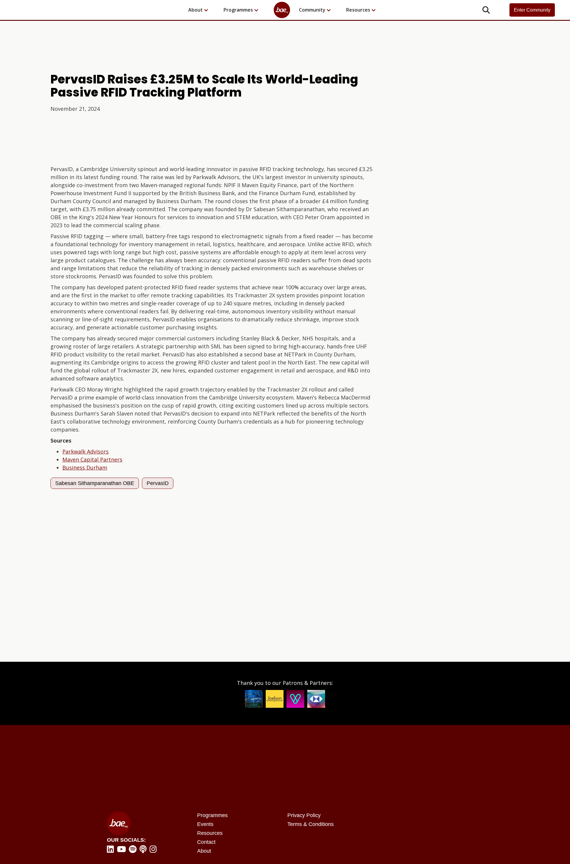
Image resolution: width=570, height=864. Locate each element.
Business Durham (84, 467)
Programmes (212, 815)
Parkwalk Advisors (85, 451)
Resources (210, 833)
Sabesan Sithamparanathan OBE (94, 483)
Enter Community (532, 9)
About (204, 851)
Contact (206, 842)
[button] (201, 10)
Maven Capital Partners (92, 459)
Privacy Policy (304, 815)
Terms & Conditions (310, 824)
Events (205, 824)
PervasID (158, 483)
